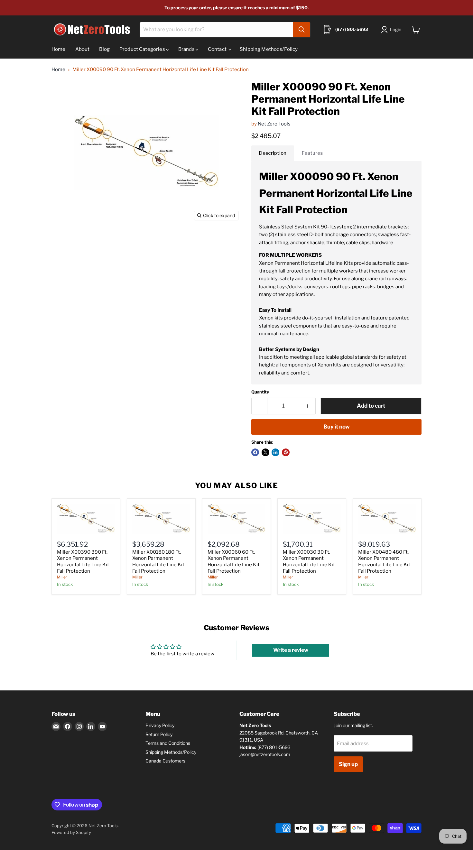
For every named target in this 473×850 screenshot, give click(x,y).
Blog (104, 49)
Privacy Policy (159, 725)
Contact (217, 49)
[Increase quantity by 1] (308, 406)
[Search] (301, 29)
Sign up (348, 764)
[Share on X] (265, 452)
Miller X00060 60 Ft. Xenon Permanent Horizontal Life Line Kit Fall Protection (234, 561)
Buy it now (336, 426)
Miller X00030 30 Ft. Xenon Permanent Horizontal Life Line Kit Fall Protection (309, 561)
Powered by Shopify (71, 832)
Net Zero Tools (274, 124)
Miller (62, 577)
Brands (187, 49)
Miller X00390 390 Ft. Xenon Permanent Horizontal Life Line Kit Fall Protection (83, 561)
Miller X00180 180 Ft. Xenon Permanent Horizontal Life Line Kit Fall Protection (158, 561)
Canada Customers (165, 760)
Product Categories (142, 49)
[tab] (272, 153)
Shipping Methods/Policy (269, 49)
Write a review (290, 650)
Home (58, 49)
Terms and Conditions (167, 743)
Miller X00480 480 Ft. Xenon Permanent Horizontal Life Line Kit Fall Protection (384, 561)
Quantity (260, 392)
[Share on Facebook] (255, 452)
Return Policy (158, 734)
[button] (392, 29)
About (82, 49)
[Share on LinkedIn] (275, 452)
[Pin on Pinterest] (286, 452)
